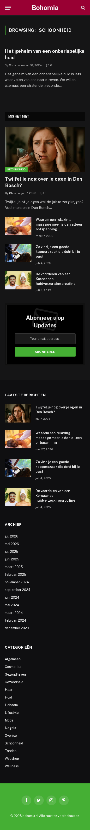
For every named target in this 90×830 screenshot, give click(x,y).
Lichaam (11, 705)
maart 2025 (14, 567)
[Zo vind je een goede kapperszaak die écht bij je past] (18, 253)
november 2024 (17, 582)
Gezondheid (16, 169)
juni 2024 (12, 597)
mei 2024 (12, 605)
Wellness (12, 766)
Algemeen (13, 659)
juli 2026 (11, 536)
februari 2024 (15, 620)
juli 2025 (11, 551)
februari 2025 (15, 574)
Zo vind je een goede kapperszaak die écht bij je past (58, 251)
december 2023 (17, 628)
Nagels (10, 728)
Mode (9, 720)
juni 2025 (12, 559)
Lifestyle (12, 713)
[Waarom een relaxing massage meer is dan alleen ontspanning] (18, 226)
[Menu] (8, 7)
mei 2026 (12, 544)
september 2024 (17, 590)
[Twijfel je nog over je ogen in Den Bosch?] (45, 149)
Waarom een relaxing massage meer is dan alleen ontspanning (59, 224)
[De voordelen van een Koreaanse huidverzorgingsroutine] (18, 280)
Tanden (11, 751)
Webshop (12, 758)
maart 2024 (14, 613)
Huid (8, 697)
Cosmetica (13, 667)
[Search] (82, 7)
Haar (8, 690)
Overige (11, 736)
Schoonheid (14, 743)
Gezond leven (15, 674)
